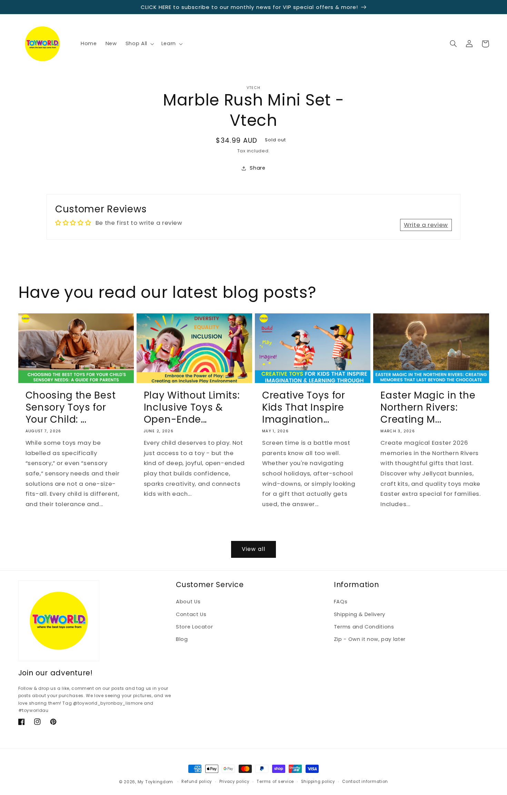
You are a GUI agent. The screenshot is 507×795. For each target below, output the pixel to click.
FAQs (341, 601)
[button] (139, 43)
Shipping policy (318, 781)
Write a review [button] (426, 225)
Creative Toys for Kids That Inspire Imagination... (303, 407)
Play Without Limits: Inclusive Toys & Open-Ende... (192, 407)
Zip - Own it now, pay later (370, 639)
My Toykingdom (155, 782)
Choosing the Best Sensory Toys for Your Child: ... (71, 407)
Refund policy (196, 781)
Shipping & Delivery (359, 614)
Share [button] (257, 167)
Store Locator (194, 626)
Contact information (365, 781)
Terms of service (275, 781)
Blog (182, 639)
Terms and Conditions (364, 626)
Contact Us (191, 614)
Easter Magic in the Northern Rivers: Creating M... (427, 407)
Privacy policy (234, 781)
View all (253, 549)
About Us (188, 601)
